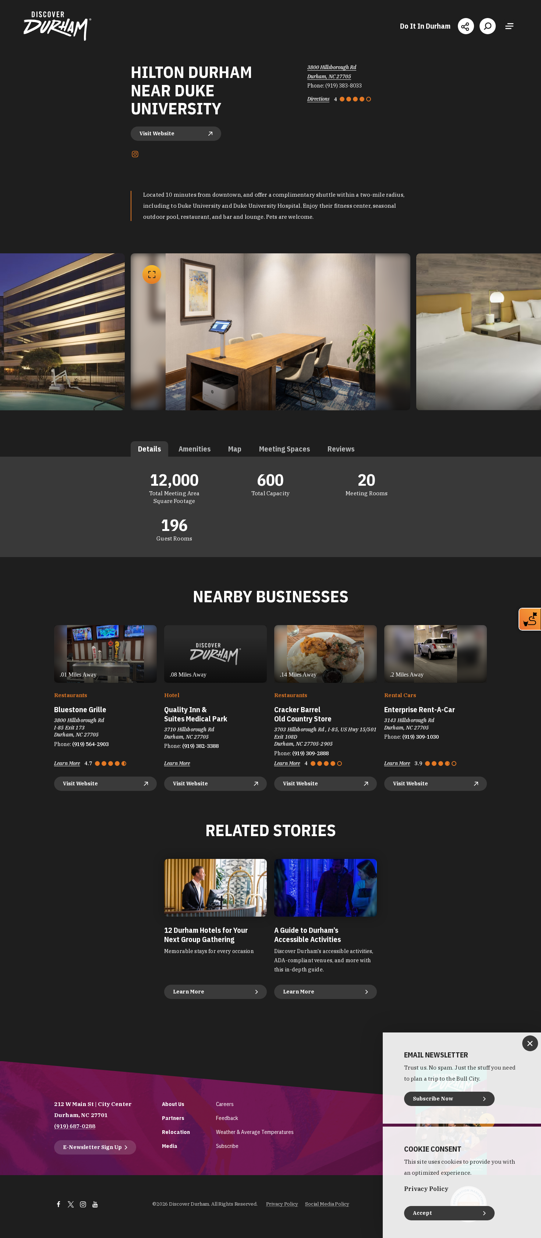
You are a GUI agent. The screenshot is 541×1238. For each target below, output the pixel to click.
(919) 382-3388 (200, 746)
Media (169, 1145)
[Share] (466, 26)
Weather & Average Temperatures (255, 1131)
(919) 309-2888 (310, 753)
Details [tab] (149, 449)
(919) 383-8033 (343, 85)
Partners (173, 1117)
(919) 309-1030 (420, 737)
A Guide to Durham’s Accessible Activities (307, 934)
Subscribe (227, 1145)
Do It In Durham (425, 26)
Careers (225, 1103)
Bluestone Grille (80, 709)
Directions (318, 99)
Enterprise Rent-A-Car (419, 709)
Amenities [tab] (194, 449)
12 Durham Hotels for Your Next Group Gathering (206, 934)
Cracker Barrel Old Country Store (303, 714)
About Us (173, 1103)
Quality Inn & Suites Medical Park (195, 714)
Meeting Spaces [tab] (284, 449)
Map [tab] (234, 449)
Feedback (227, 1117)
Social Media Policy (327, 1204)
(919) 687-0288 (74, 1126)
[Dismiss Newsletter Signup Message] (530, 1043)
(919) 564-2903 (90, 744)
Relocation (176, 1131)
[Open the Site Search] (488, 26)
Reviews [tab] (341, 449)
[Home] (57, 26)
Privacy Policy (282, 1204)
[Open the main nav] (509, 26)
